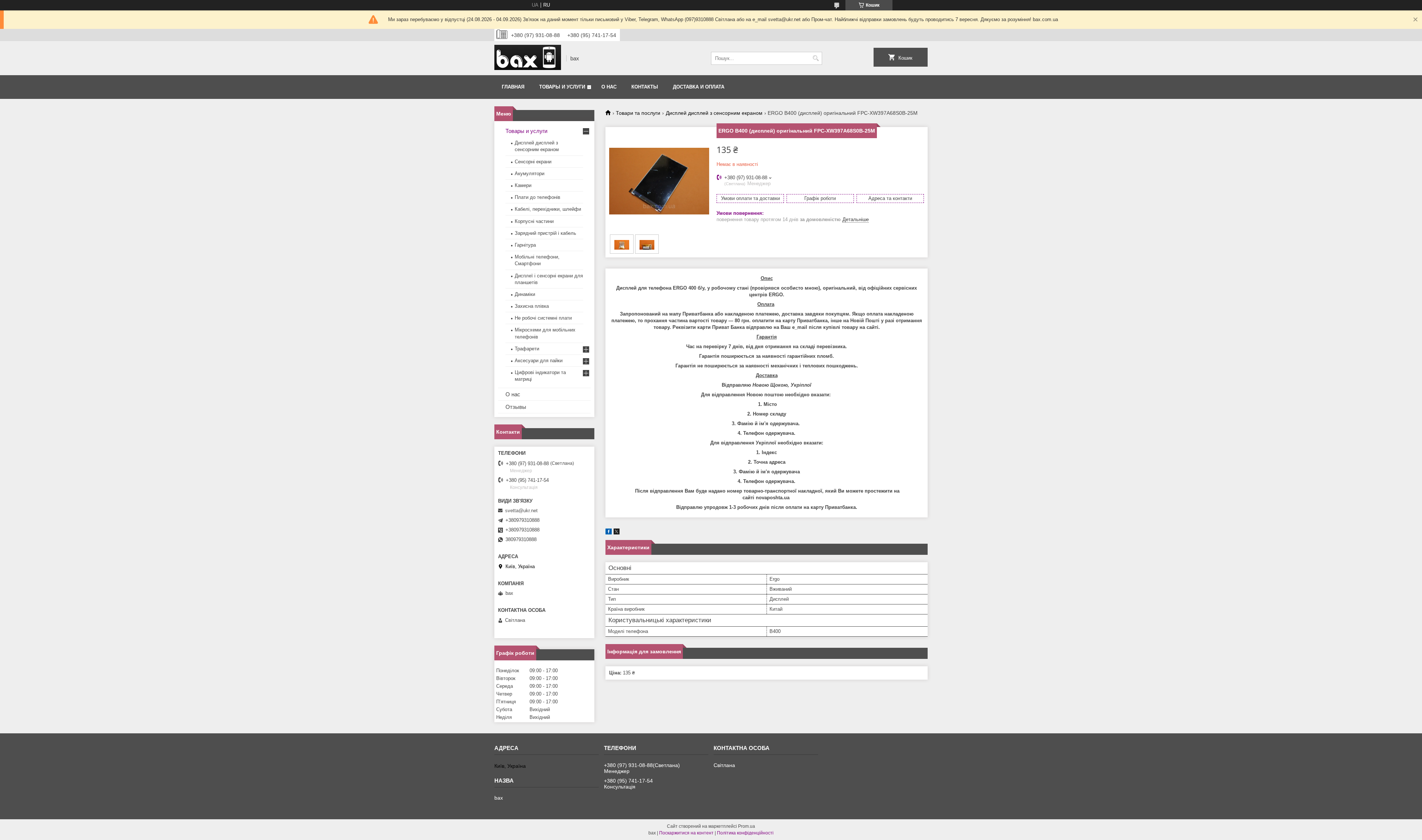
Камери (523, 185)
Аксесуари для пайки (539, 360)
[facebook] (608, 533)
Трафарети (527, 348)
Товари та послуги (638, 113)
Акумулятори (529, 173)
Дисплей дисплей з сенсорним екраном (714, 113)
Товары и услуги (562, 87)
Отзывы (515, 407)
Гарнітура (525, 245)
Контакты (644, 87)
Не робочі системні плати (543, 318)
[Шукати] (815, 58)
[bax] (527, 58)
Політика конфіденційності (745, 833)
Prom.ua (746, 826)
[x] (617, 533)
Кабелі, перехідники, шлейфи (548, 209)
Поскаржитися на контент (686, 833)
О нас (609, 87)
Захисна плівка (532, 306)
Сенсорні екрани (533, 161)
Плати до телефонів (537, 197)
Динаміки (525, 294)
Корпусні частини (534, 221)
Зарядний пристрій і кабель (545, 233)
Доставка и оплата (698, 87)
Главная (513, 87)
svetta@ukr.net (521, 510)
